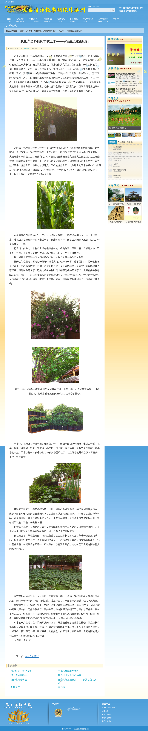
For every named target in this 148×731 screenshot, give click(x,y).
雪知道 (61, 687)
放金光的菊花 (32, 656)
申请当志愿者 (106, 718)
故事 (97, 6)
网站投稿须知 (106, 721)
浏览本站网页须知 (108, 707)
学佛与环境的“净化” (68, 671)
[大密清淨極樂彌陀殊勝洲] (45, 14)
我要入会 (105, 711)
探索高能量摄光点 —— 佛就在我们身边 (77, 681)
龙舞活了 (15, 687)
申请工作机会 (106, 714)
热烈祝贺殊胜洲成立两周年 (126, 74)
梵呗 (94, 6)
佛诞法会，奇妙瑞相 (21, 671)
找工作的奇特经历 (20, 675)
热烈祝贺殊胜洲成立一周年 (126, 89)
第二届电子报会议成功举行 (126, 81)
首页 (21, 31)
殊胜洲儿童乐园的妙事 (69, 675)
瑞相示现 (38, 31)
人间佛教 (28, 31)
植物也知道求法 (19, 679)
